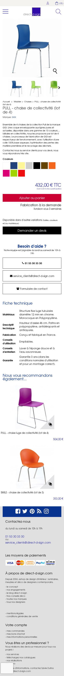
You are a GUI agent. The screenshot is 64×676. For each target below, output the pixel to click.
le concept (12, 586)
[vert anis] (13, 173)
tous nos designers (16, 601)
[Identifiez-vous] (48, 3)
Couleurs (8, 159)
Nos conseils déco (16, 595)
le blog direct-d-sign (17, 592)
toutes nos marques (17, 598)
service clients (30, 150)
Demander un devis (32, 230)
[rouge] (21, 173)
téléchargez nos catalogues (21, 657)
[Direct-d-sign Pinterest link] (32, 511)
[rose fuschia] (6, 173)
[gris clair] (29, 165)
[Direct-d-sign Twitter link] (25, 511)
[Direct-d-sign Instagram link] (46, 511)
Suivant (59, 87)
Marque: (7, 117)
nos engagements (16, 589)
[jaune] (21, 165)
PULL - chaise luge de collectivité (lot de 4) (25, 433)
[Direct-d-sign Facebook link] (17, 511)
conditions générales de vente (22, 616)
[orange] (52, 165)
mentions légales (15, 613)
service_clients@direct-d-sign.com (33, 276)
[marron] (44, 165)
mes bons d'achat (16, 633)
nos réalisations (14, 660)
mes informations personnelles (22, 636)
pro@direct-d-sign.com (19, 671)
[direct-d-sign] (32, 11)
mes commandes (16, 630)
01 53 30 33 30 (33, 263)
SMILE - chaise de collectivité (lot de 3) (22, 492)
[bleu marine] (13, 165)
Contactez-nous (17, 521)
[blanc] (6, 165)
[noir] (36, 165)
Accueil (6, 101)
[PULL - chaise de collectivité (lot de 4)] (16, 88)
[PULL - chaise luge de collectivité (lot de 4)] (32, 407)
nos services (13, 654)
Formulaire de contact (33, 288)
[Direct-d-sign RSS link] (39, 511)
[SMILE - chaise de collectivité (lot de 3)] (32, 466)
